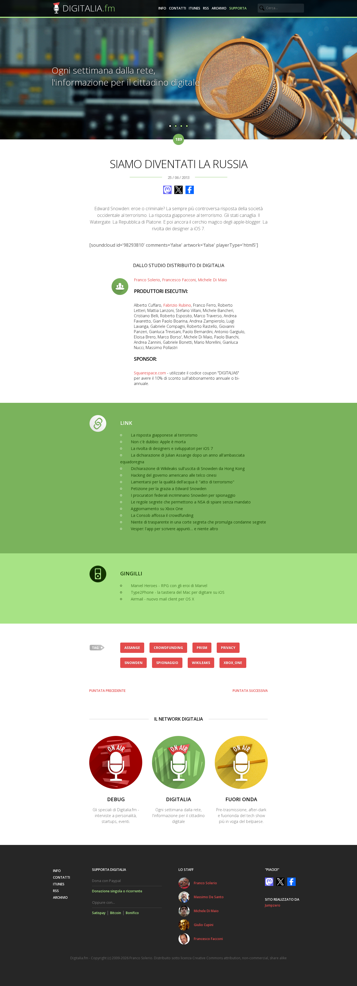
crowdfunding (168, 647)
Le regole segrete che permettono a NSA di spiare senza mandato (191, 502)
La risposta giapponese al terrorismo (164, 435)
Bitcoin (115, 912)
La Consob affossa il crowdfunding (162, 515)
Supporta (238, 8)
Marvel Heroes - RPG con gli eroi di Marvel (169, 585)
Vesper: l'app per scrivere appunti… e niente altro (174, 528)
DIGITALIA (88, 8)
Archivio (219, 8)
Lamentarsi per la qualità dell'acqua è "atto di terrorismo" (182, 481)
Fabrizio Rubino (177, 305)
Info (162, 8)
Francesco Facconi (179, 279)
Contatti (177, 8)
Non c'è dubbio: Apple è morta (158, 441)
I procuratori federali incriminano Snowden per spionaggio (183, 495)
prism (202, 647)
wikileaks (201, 662)
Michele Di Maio (212, 279)
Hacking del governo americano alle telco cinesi (173, 475)
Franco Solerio (147, 279)
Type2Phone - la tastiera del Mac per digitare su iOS (178, 592)
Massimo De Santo (209, 897)
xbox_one (233, 662)
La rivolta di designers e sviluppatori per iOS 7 (172, 448)
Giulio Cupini (203, 924)
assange (132, 647)
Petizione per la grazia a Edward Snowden (168, 488)
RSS (206, 8)
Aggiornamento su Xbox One (157, 508)
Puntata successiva (250, 690)
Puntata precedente (107, 690)
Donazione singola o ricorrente (117, 891)
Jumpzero (272, 905)
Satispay (98, 912)
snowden (133, 662)
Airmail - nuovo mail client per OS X (162, 599)
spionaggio (167, 662)
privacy (228, 647)
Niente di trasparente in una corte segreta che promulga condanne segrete (198, 522)
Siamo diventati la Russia (178, 163)
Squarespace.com (150, 372)
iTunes (194, 8)
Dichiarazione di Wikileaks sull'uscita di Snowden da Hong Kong (188, 468)
